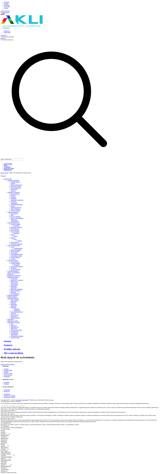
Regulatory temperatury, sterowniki (17, 199)
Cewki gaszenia (15, 262)
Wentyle (13, 238)
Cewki (12, 247)
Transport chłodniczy (13, 298)
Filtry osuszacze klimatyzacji (15, 300)
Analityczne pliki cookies (7, 414)
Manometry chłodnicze (17, 289)
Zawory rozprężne (15, 210)
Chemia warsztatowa (12, 212)
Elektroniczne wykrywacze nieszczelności (14, 283)
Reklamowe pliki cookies (7, 418)
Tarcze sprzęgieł (15, 251)
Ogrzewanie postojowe (17, 266)
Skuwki (13, 234)
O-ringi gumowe (15, 231)
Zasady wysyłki (8, 373)
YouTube (6, 384)
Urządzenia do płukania (17, 336)
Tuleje (15, 236)
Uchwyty (13, 191)
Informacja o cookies (9, 397)
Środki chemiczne (12, 296)
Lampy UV (14, 325)
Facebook (6, 2)
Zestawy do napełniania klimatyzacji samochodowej (17, 219)
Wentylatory (10, 319)
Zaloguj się (7, 31)
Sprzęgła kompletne (16, 250)
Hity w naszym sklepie (13, 353)
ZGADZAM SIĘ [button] (5, 429)
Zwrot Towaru (8, 375)
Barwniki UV (14, 213)
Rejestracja (7, 391)
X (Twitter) (7, 6)
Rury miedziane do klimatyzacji (16, 188)
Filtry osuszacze (15, 194)
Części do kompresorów (13, 245)
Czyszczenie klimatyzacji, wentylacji (17, 279)
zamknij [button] (3, 430)
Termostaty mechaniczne (14, 202)
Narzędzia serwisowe (13, 277)
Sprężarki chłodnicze (12, 295)
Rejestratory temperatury (14, 305)
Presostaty (13, 197)
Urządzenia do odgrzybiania (14, 333)
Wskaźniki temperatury (17, 204)
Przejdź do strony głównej (8, 364)
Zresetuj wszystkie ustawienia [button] (8, 472)
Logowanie (7, 389)
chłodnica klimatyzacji (17, 309)
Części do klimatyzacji (13, 222)
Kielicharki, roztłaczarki (14, 286)
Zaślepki (19, 241)
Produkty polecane (12, 349)
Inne (12, 324)
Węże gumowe (15, 242)
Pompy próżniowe (15, 290)
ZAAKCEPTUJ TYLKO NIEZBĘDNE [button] (11, 427)
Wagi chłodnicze (15, 293)
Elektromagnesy (18, 248)
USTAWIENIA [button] (5, 426)
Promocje (8, 345)
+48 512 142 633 (5, 11)
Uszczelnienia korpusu (17, 254)
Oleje (12, 215)
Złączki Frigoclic (15, 318)
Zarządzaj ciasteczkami (22, 400)
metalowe (16, 233)
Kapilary (13, 195)
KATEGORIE (8, 179)
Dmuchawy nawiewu (16, 227)
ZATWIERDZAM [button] (6, 423)
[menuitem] (61, 164)
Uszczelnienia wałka (16, 256)
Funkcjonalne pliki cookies (8, 410)
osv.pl (52, 400)
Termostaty (14, 268)
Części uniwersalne (12, 260)
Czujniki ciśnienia (15, 224)
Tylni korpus (14, 253)
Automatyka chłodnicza (13, 192)
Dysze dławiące (15, 228)
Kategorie (3, 176)
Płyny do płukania (15, 216)
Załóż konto (7, 32)
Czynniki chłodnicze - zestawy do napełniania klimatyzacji (13, 272)
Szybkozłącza (14, 331)
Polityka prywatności (9, 395)
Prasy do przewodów (16, 330)
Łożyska (13, 259)
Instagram (6, 5)
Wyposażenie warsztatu (13, 322)
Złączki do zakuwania (16, 244)
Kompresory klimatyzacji (14, 275)
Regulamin (7, 394)
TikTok (6, 8)
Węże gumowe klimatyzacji (15, 315)
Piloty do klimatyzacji (16, 185)
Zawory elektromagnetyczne (16, 206)
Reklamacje (7, 376)
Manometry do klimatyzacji (15, 327)
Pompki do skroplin (16, 186)
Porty (15, 239)
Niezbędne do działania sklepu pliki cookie (13, 406)
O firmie (6, 369)
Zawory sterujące (15, 257)
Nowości (7, 341)
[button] (2, 14)
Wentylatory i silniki (12, 321)
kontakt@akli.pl (5, 12)
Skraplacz (13, 307)
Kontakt (6, 372)
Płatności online (8, 370)
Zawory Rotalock (15, 209)
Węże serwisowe (15, 337)
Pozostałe (13, 292)
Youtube (6, 3)
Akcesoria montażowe (13, 180)
